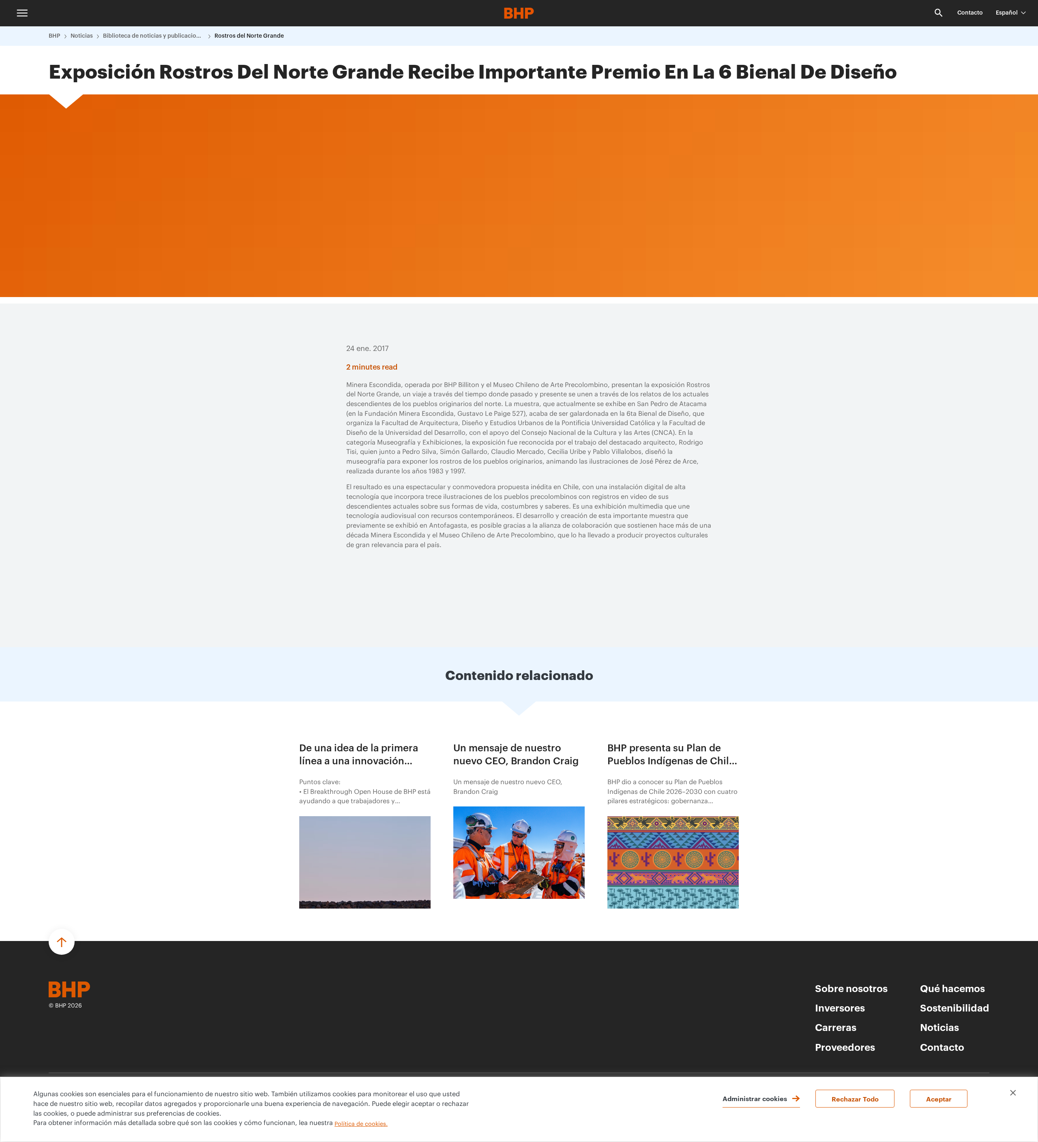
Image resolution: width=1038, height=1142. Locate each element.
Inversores (840, 1007)
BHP (54, 36)
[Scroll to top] (62, 942)
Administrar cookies (755, 1098)
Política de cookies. (361, 1124)
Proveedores (845, 1046)
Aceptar (939, 1098)
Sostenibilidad (954, 1007)
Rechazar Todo (855, 1098)
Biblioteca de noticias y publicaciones (153, 36)
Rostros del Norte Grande (249, 36)
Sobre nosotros (851, 988)
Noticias (82, 36)
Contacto (970, 13)
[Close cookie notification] (1013, 1093)
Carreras (835, 1026)
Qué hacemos (952, 988)
